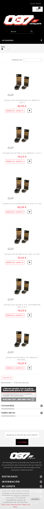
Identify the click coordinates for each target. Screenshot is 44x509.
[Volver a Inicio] (2, 49)
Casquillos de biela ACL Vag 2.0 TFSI (22, 254)
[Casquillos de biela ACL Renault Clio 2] (22, 134)
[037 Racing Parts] (22, 20)
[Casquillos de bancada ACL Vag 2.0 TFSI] (22, 184)
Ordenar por (17, 60)
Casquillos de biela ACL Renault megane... (22, 358)
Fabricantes (8, 412)
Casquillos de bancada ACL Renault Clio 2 (22, 101)
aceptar (35, 499)
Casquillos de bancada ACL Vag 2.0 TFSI (22, 203)
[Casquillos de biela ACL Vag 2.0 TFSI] (22, 235)
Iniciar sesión (35, 3)
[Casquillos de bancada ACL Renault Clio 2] (22, 81)
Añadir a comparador (29, 111)
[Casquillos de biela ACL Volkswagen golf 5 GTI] (22, 285)
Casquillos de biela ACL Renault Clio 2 (22, 153)
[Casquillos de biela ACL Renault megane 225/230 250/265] (22, 338)
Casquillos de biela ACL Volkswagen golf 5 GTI (22, 306)
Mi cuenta (8, 486)
